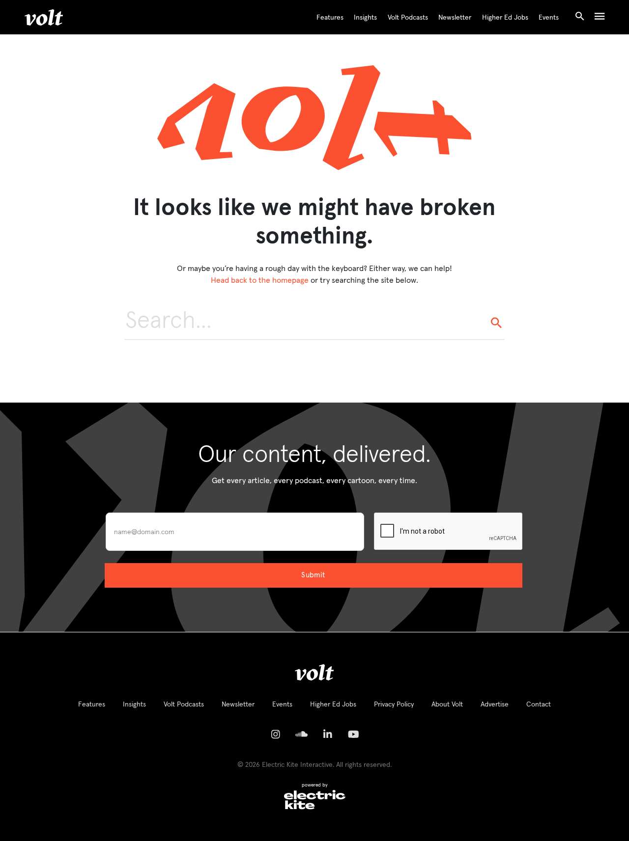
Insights (365, 17)
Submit (313, 575)
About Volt (447, 704)
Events (549, 17)
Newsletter (454, 17)
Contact (538, 704)
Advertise (495, 704)
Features (329, 17)
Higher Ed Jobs (505, 17)
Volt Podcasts (408, 17)
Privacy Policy (394, 704)
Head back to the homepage (260, 280)
